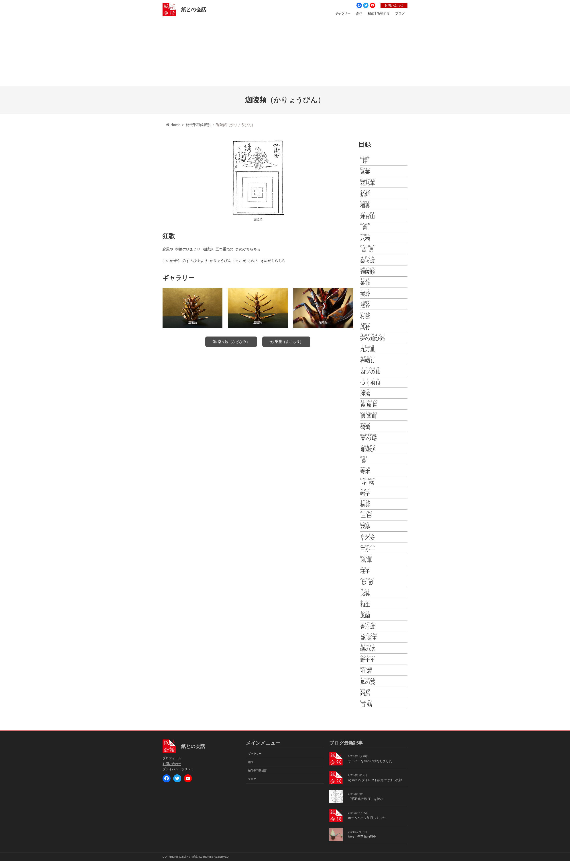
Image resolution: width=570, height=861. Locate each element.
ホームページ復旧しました (366, 818)
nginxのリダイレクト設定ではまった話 (375, 780)
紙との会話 (193, 9)
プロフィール (172, 758)
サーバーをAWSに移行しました (370, 761)
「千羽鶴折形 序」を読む (365, 799)
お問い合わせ (394, 5)
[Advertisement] (285, 52)
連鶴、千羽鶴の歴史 (362, 837)
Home (175, 125)
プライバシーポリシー (178, 769)
